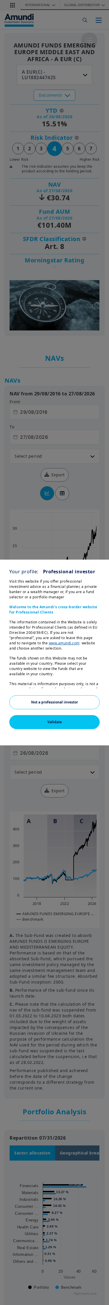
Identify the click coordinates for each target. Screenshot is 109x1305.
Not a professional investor (54, 702)
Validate (54, 721)
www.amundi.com (64, 643)
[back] (93, 682)
